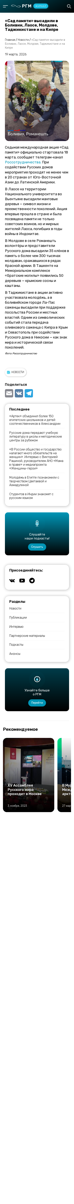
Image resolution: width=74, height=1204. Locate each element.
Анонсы (14, 654)
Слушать (37, 547)
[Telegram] (29, 393)
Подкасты (16, 645)
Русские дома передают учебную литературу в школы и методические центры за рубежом (35, 436)
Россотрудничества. (23, 162)
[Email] (9, 393)
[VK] (19, 393)
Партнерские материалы (27, 636)
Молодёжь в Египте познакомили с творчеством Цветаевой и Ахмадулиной (34, 481)
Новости (17, 372)
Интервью (16, 627)
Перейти (37, 702)
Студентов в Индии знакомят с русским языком (31, 496)
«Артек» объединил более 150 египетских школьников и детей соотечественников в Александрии (34, 420)
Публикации (18, 617)
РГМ (34, 6)
